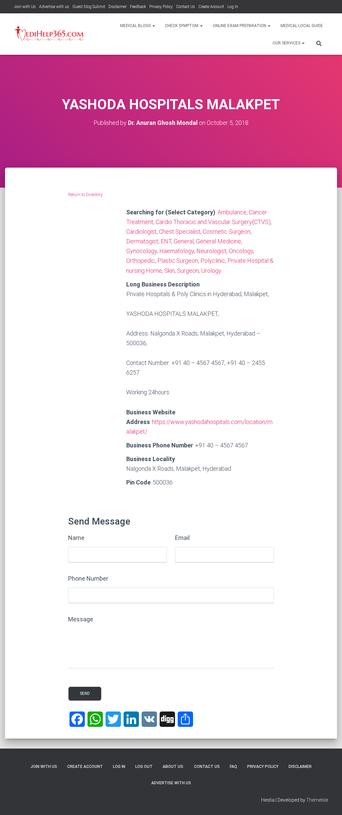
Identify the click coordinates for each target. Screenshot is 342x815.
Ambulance (231, 212)
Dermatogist (142, 241)
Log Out (144, 766)
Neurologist (211, 250)
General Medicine (218, 241)
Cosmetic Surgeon (226, 231)
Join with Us (25, 6)
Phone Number (88, 578)
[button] (153, 25)
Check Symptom (182, 25)
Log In (232, 6)
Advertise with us (54, 6)
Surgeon (188, 270)
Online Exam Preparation (240, 25)
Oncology (241, 250)
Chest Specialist (179, 231)
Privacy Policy (161, 6)
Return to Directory (85, 194)
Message (80, 619)
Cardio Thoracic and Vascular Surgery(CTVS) (213, 221)
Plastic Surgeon (177, 260)
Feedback (138, 6)
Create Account (211, 6)
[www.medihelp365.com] (50, 34)
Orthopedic (140, 260)
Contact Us (185, 6)
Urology (211, 270)
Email (182, 537)
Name (76, 537)
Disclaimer (118, 6)
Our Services (287, 43)
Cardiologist (141, 231)
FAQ (233, 766)
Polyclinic (212, 260)
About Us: (173, 766)
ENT (166, 241)
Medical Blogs (136, 25)
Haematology (176, 250)
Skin (169, 270)
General (184, 241)
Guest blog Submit (88, 6)
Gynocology (141, 250)
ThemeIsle (317, 800)
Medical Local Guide (302, 25)
